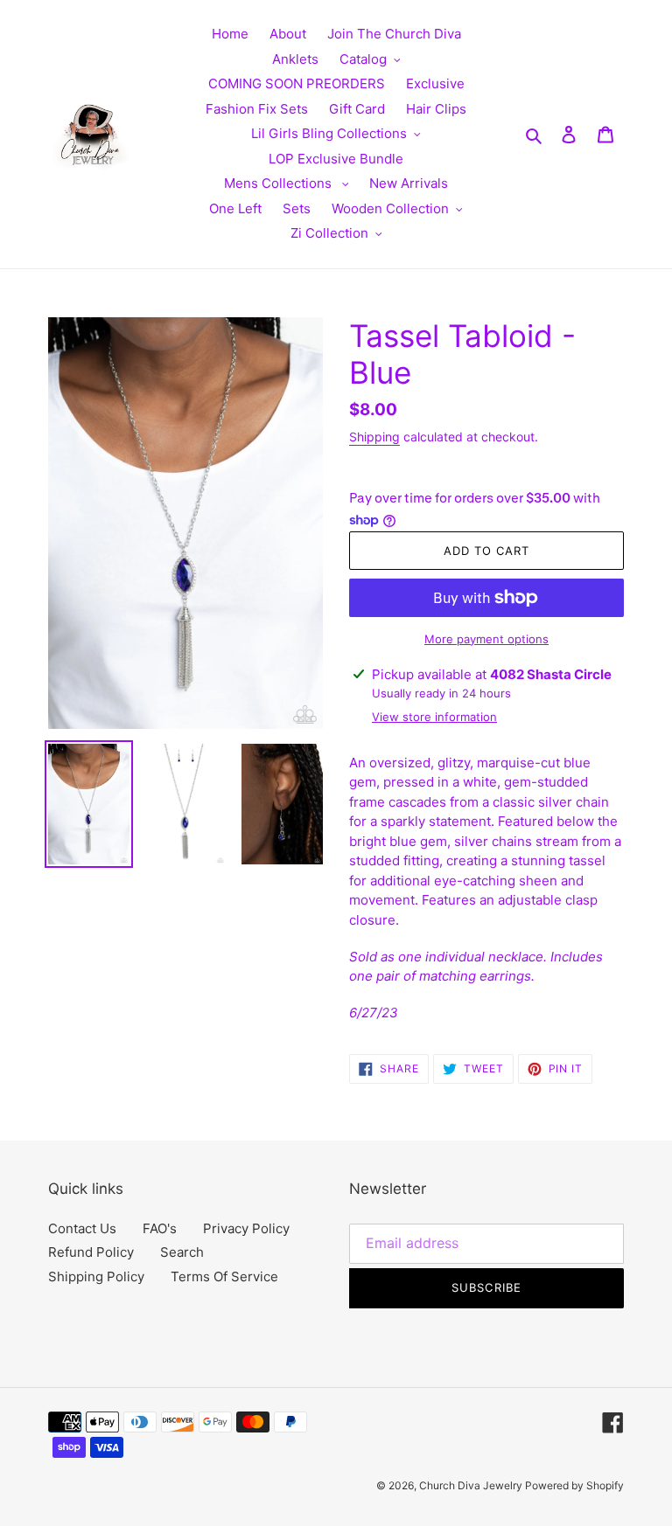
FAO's (160, 1228)
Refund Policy (91, 1252)
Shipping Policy (96, 1276)
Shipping (374, 436)
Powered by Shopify (574, 1485)
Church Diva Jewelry (472, 1485)
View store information (434, 717)
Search (182, 1252)
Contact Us (82, 1228)
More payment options (486, 639)
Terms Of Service (224, 1276)
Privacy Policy (246, 1228)
